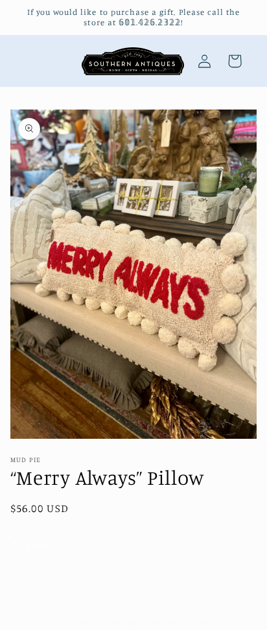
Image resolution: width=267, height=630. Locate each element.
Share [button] (39, 544)
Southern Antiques (111, 621)
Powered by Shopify (182, 621)
